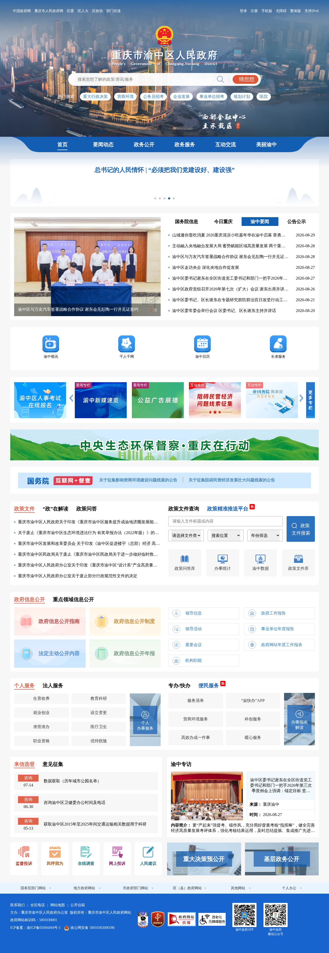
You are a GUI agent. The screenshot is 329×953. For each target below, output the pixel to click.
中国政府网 (22, 11)
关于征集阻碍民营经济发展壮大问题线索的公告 (232, 480)
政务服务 (185, 144)
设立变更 (98, 712)
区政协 (97, 11)
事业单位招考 (211, 96)
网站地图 (57, 905)
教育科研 (98, 698)
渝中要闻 (260, 221)
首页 (62, 144)
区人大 (83, 11)
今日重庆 (223, 221)
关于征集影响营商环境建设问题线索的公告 (138, 480)
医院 (264, 96)
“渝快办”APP (253, 700)
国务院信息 (186, 221)
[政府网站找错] (182, 919)
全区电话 (37, 905)
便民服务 (211, 685)
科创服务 (253, 719)
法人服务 (53, 685)
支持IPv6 (312, 11)
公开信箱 (77, 905)
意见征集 (53, 764)
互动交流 (225, 144)
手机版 (266, 11)
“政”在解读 (55, 508)
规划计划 (242, 96)
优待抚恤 (98, 741)
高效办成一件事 (195, 737)
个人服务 (24, 685)
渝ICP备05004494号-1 (44, 928)
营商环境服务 (195, 719)
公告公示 (296, 221)
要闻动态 (103, 144)
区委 (70, 11)
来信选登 (24, 764)
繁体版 (295, 11)
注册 (254, 11)
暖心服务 (253, 737)
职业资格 (41, 741)
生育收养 (41, 698)
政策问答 (86, 508)
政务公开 (144, 144)
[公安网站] (143, 919)
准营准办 (41, 727)
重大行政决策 (95, 96)
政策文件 (24, 508)
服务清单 (195, 700)
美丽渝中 (266, 144)
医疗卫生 (98, 727)
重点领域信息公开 (73, 599)
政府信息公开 (29, 599)
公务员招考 (153, 96)
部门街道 (113, 11)
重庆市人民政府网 (48, 11)
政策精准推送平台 (230, 508)
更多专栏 (310, 400)
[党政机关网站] (158, 919)
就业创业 (41, 712)
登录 (243, 11)
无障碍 (281, 11)
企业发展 (181, 96)
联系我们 (17, 905)
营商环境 (125, 96)
